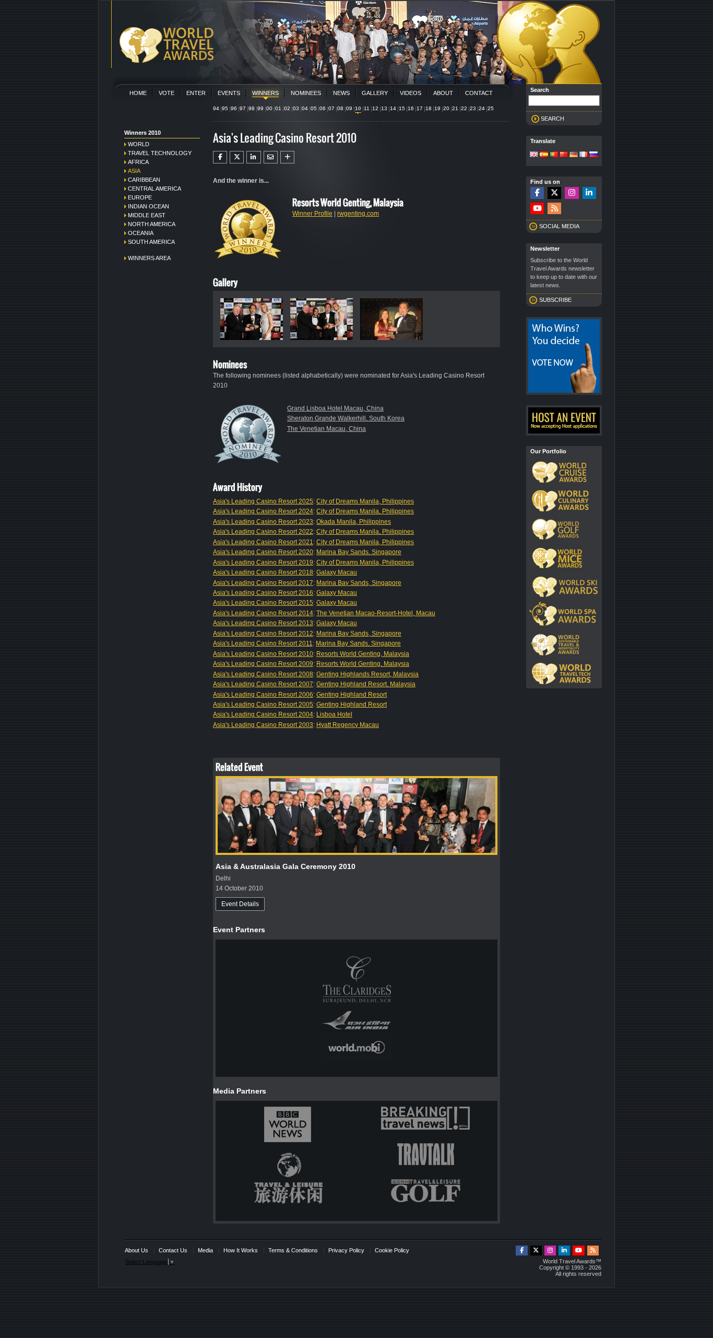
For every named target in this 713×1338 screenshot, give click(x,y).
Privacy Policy (346, 1250)
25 (491, 108)
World (138, 144)
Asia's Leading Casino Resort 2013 (263, 623)
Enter (196, 93)
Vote (166, 93)
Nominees (306, 93)
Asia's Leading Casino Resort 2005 (263, 704)
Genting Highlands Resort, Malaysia (367, 674)
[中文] (564, 155)
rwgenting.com (358, 213)
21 (455, 108)
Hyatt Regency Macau (347, 725)
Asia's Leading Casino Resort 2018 (263, 572)
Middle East (146, 215)
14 (393, 108)
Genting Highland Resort (351, 694)
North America (151, 224)
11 (367, 108)
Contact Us (173, 1250)
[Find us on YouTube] (537, 209)
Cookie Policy (392, 1250)
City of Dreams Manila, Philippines (365, 501)
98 (251, 108)
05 (314, 108)
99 (260, 108)
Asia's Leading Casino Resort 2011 (263, 643)
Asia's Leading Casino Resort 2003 (263, 725)
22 (464, 108)
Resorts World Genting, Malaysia (362, 654)
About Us (136, 1250)
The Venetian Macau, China (326, 428)
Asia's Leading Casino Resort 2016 (263, 592)
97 (243, 108)
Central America (154, 188)
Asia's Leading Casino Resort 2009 (263, 663)
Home (138, 93)
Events (229, 93)
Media (205, 1250)
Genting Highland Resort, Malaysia (365, 684)
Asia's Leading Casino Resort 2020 (263, 552)
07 (331, 108)
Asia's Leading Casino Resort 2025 (263, 501)
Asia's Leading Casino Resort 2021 (263, 542)
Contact (479, 93)
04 (305, 108)
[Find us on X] (554, 193)
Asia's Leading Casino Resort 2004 (263, 714)
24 (482, 108)
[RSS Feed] (554, 209)
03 (296, 108)
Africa (138, 162)
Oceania (140, 233)
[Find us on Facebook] (537, 193)
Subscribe (555, 300)
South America (151, 242)
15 (402, 108)
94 (216, 108)
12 (375, 108)
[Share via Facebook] (220, 157)
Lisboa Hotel (334, 714)
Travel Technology (160, 153)
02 (287, 108)
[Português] (554, 155)
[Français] (583, 155)
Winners (265, 93)
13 (384, 108)
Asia (134, 171)
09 (349, 108)
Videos (410, 93)
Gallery (375, 93)
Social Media (559, 226)
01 (278, 108)
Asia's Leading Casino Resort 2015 (263, 602)
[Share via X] (236, 157)
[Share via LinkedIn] (253, 157)
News (341, 93)
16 (411, 108)
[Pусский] (593, 155)
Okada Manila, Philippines (353, 521)
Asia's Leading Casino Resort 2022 (263, 531)
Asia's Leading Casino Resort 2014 (263, 613)
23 (473, 108)
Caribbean (144, 180)
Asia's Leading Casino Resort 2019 (263, 562)
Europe (140, 197)
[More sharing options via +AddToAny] (287, 157)
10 (358, 108)
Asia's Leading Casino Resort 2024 (263, 511)
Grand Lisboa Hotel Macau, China (335, 408)
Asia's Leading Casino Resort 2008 (263, 674)
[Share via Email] (270, 157)
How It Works (240, 1250)
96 (234, 108)
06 (322, 108)
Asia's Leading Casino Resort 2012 (263, 633)
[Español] (544, 155)
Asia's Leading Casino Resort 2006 (263, 694)
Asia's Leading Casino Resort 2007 (263, 684)
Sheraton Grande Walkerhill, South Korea (346, 418)
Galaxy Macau (336, 572)
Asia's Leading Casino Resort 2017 (263, 582)
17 (420, 108)
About (443, 93)
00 (269, 108)
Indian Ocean (148, 206)
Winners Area (149, 258)
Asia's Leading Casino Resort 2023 (263, 521)
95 (225, 108)
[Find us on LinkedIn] (589, 193)
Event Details (240, 904)
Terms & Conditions (293, 1250)
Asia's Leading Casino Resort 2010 (263, 654)
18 (428, 108)
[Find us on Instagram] (571, 193)
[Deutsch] (573, 155)
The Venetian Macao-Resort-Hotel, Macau (375, 613)
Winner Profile (312, 213)
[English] (534, 155)
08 (340, 108)
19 (437, 108)
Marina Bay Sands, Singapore (358, 552)
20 (446, 108)
